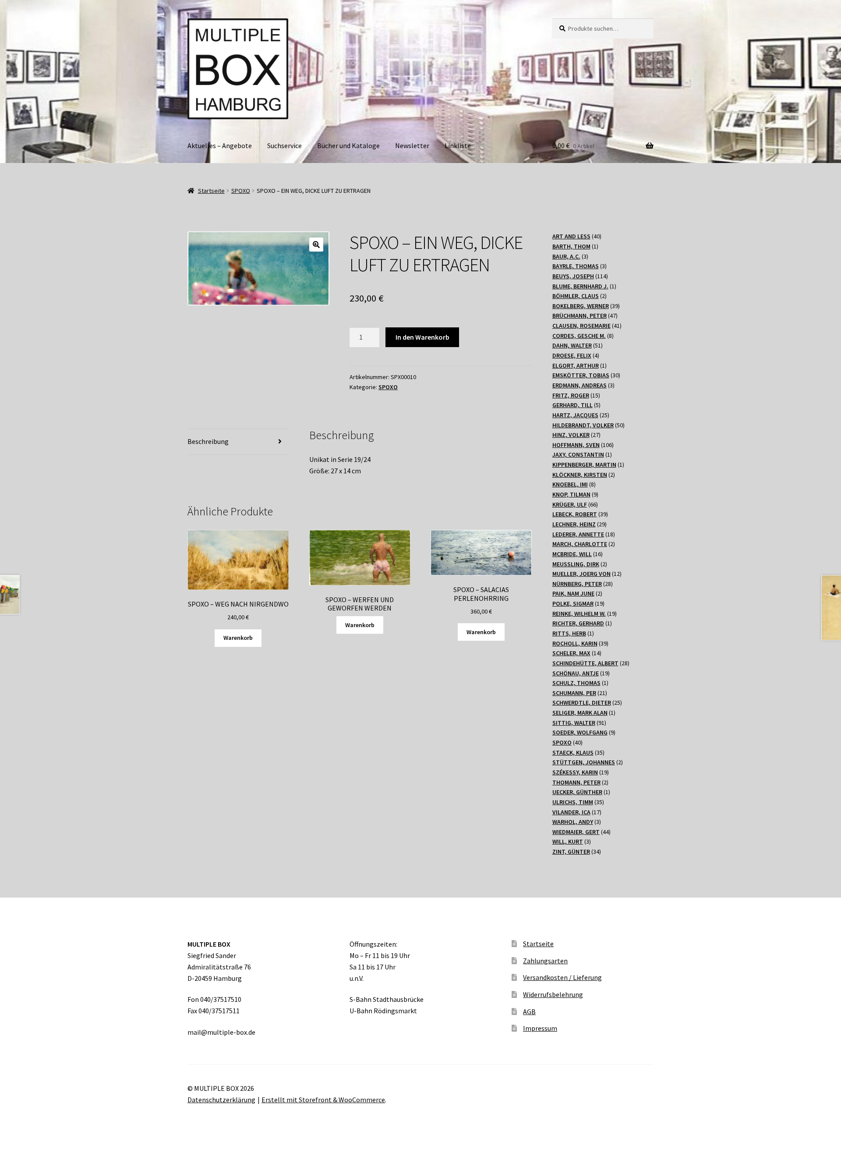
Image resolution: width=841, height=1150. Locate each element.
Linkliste (458, 145)
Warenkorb (238, 638)
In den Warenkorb (422, 337)
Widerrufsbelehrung (553, 994)
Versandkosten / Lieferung (562, 977)
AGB (529, 1011)
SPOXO (240, 191)
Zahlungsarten (545, 960)
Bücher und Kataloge (348, 145)
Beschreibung (208, 441)
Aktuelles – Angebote (219, 145)
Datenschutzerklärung (221, 1099)
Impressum (540, 1028)
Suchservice (284, 145)
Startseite (211, 191)
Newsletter (412, 145)
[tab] (238, 442)
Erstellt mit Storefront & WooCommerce (323, 1099)
